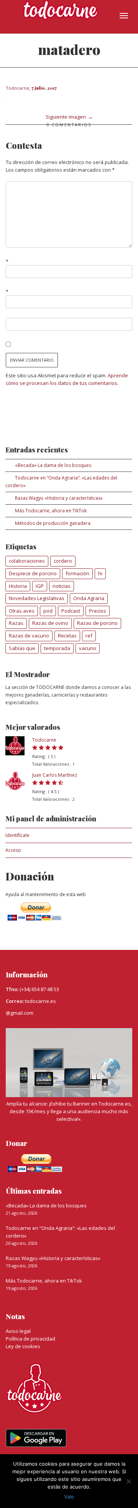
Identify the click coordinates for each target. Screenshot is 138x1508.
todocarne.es (40, 1001)
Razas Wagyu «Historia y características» (59, 498)
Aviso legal (18, 1331)
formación (77, 573)
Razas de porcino (97, 623)
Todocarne (44, 740)
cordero (63, 560)
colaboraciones (27, 560)
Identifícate (17, 835)
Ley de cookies (23, 1346)
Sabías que (22, 648)
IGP (40, 586)
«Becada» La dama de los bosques (53, 465)
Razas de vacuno (29, 635)
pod (48, 610)
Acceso (13, 850)
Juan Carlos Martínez (54, 775)
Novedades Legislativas (36, 598)
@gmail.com (19, 1012)
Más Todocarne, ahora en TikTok (51, 510)
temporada (57, 648)
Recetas (67, 635)
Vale (69, 1497)
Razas (16, 623)
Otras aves (21, 610)
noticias (62, 586)
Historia (18, 586)
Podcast (70, 610)
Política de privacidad (30, 1338)
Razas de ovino (50, 623)
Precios (97, 610)
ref (88, 635)
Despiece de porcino (33, 573)
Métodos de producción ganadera (52, 523)
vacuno (87, 648)
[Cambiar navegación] (123, 15)
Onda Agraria (88, 598)
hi (100, 573)
